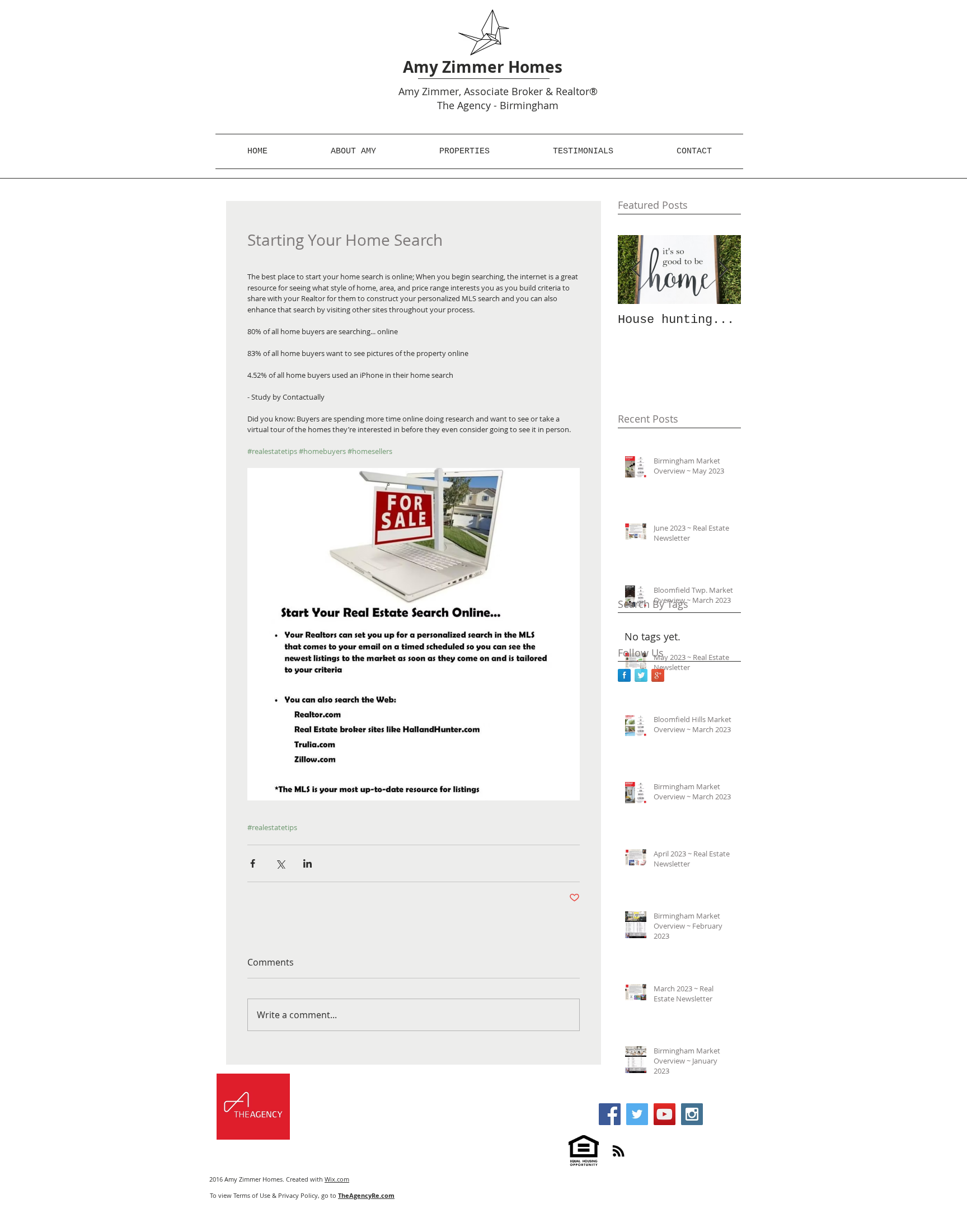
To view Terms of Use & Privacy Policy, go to (302, 1195)
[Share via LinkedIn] (307, 863)
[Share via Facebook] (252, 863)
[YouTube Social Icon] (664, 1114)
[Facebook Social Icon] (610, 1114)
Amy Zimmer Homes (482, 67)
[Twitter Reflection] (641, 675)
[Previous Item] (636, 269)
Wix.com (337, 1179)
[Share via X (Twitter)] (280, 863)
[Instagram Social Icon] (692, 1114)
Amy (408, 91)
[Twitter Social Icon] (637, 1114)
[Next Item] (723, 269)
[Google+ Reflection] (657, 675)
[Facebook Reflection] (624, 675)
